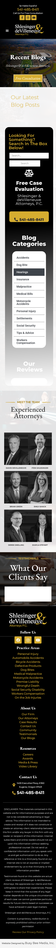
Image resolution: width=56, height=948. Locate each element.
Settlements (24, 318)
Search (25, 163)
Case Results (28, 722)
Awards (28, 758)
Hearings (22, 272)
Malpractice (24, 286)
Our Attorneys (28, 718)
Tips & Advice (25, 333)
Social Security (26, 325)
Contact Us (28, 726)
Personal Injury (26, 311)
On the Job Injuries (28, 697)
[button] (7, 30)
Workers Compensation (26, 341)
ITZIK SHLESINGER (40, 468)
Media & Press (28, 762)
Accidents (23, 257)
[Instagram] (28, 17)
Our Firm (28, 714)
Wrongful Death (28, 685)
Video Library (28, 766)
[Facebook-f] (22, 17)
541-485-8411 (28, 9)
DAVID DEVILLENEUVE (16, 468)
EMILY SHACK (40, 506)
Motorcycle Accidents (24, 302)
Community (28, 730)
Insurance (23, 279)
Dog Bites (28, 669)
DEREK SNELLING (16, 545)
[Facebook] (18, 640)
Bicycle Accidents (28, 662)
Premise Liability (28, 681)
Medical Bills (25, 294)
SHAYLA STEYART (40, 545)
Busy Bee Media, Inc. (39, 943)
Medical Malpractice (28, 673)
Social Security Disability (28, 689)
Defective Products (28, 666)
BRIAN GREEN (16, 506)
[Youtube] (33, 17)
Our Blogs (28, 738)
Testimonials (28, 734)
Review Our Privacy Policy (28, 932)
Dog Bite (22, 265)
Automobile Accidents (28, 658)
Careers (28, 754)
